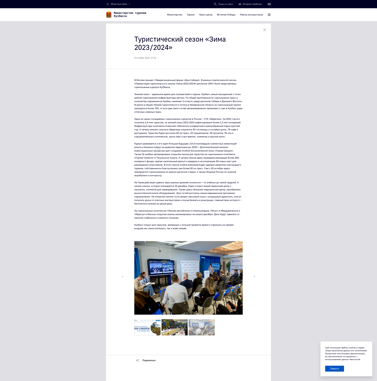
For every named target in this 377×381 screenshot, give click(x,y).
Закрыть (334, 368)
